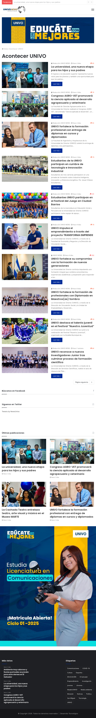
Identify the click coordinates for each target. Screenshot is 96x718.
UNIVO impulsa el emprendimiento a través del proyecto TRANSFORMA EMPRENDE (72, 231)
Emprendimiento (72, 681)
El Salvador (84, 677)
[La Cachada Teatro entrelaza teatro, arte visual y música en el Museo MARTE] (24, 494)
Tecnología (82, 698)
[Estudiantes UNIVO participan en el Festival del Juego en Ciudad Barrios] (25, 206)
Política (89, 694)
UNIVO (69, 702)
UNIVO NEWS (57, 255)
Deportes (79, 673)
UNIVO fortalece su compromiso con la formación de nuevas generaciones (71, 262)
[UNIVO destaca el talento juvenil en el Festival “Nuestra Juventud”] (25, 331)
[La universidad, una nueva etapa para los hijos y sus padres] (25, 75)
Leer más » (56, 84)
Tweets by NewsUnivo (11, 411)
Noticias (80, 694)
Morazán (70, 694)
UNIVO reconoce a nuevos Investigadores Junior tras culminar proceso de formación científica (71, 357)
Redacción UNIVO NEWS (61, 63)
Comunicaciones (73, 668)
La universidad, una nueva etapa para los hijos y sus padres (72, 68)
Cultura (69, 673)
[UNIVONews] (14, 10)
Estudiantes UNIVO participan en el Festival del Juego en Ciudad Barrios (72, 201)
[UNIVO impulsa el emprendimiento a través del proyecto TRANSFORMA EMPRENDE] (25, 236)
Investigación (86, 681)
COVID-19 (86, 668)
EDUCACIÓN (71, 677)
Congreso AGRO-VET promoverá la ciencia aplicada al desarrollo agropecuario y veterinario (49, 2)
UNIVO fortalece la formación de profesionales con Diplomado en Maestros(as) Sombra (72, 295)
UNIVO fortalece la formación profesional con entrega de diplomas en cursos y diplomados (69, 132)
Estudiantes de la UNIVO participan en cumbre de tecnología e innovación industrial (67, 166)
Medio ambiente (86, 690)
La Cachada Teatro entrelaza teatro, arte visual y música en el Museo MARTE (23, 513)
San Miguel (71, 698)
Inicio (5, 49)
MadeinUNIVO (72, 690)
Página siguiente (81, 382)
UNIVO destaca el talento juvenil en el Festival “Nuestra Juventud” (72, 324)
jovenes (70, 685)
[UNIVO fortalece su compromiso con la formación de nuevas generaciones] (25, 267)
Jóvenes (79, 685)
